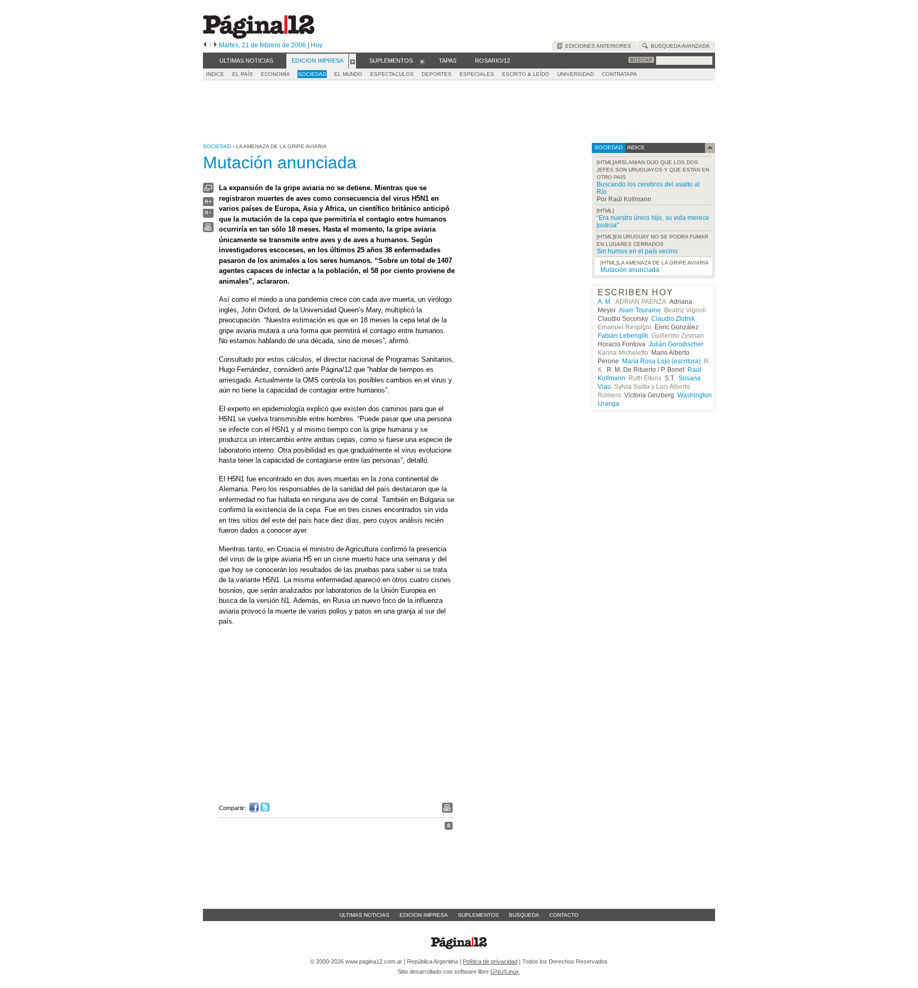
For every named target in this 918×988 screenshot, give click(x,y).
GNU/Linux (504, 971)
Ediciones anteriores (596, 46)
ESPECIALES (477, 74)
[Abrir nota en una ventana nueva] (208, 190)
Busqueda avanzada (679, 46)
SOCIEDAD (312, 74)
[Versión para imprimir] (208, 230)
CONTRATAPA (619, 74)
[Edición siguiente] (215, 45)
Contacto (564, 915)
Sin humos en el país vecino (637, 251)
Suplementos (478, 915)
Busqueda (524, 915)
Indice (215, 74)
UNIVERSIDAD (575, 74)
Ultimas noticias (364, 915)
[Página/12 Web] (258, 36)
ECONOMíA (275, 74)
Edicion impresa (424, 915)
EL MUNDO (348, 74)
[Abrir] (352, 61)
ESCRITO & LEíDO (525, 74)
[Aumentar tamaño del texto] (208, 204)
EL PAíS (242, 74)
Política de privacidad (490, 961)
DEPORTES (437, 74)
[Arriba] (449, 827)
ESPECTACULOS (392, 74)
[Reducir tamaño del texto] (208, 215)
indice (635, 147)
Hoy (316, 45)
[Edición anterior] (205, 45)
